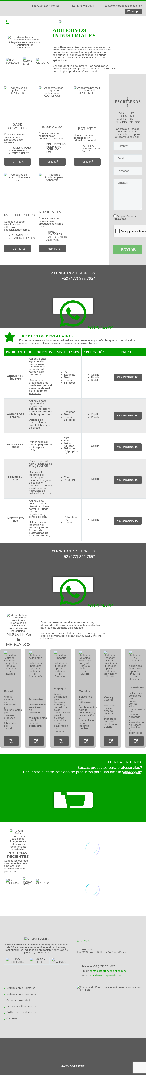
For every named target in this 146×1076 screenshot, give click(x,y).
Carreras (11, 1018)
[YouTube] (103, 11)
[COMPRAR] (73, 800)
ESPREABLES (20, 153)
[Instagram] (98, 11)
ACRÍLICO (52, 149)
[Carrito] (7, 22)
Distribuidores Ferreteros (21, 993)
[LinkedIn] (92, 11)
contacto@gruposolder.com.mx (123, 5)
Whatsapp (133, 11)
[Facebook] (86, 11)
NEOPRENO (19, 150)
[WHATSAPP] (73, 306)
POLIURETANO (21, 147)
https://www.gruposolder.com (106, 975)
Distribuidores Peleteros (20, 987)
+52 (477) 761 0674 (82, 5)
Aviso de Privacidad (18, 999)
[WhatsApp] (109, 11)
